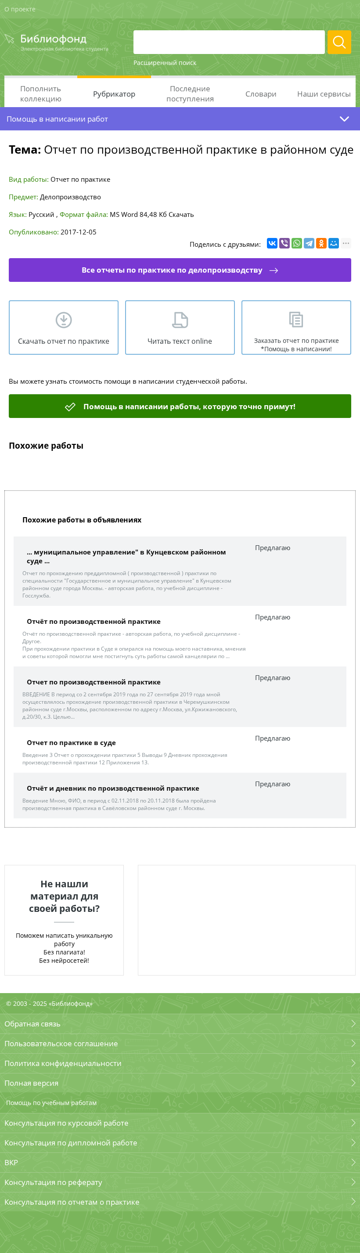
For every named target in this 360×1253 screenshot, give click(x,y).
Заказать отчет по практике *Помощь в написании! (296, 344)
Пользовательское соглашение (61, 1043)
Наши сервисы (324, 94)
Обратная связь (32, 1024)
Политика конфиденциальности (63, 1063)
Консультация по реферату (53, 1182)
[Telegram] (309, 243)
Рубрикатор (114, 94)
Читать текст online (180, 341)
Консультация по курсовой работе (66, 1123)
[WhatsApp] (297, 243)
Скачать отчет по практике (63, 341)
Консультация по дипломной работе (70, 1143)
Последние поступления (190, 93)
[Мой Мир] (333, 243)
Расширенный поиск (164, 62)
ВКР (11, 1162)
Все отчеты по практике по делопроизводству (172, 270)
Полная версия (31, 1083)
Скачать (181, 214)
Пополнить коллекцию (40, 93)
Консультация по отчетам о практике (72, 1202)
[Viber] (284, 243)
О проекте (20, 9)
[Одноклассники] (321, 243)
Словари (261, 94)
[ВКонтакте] (272, 243)
